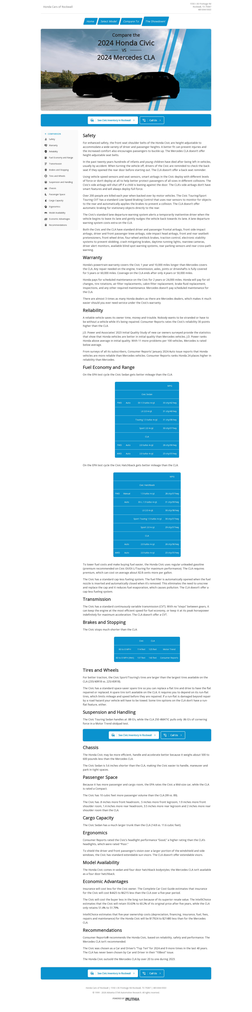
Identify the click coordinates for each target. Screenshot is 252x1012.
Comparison (54, 134)
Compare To (131, 21)
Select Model (108, 21)
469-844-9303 (204, 9)
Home (90, 21)
